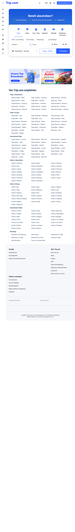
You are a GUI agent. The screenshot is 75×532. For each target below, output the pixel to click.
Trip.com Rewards (14, 283)
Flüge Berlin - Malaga (17, 133)
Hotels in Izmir (35, 222)
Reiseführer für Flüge (57, 234)
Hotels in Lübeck (56, 178)
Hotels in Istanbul (36, 213)
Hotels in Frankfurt (56, 166)
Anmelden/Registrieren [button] (64, 3)
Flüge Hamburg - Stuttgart (38, 106)
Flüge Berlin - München (18, 106)
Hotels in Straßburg (56, 198)
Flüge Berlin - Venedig (17, 130)
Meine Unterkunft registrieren (17, 289)
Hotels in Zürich (15, 219)
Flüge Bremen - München (38, 103)
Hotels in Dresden (36, 169)
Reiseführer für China (37, 237)
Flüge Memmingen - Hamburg (59, 109)
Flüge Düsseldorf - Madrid (18, 127)
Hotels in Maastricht (17, 204)
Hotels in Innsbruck (56, 195)
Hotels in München (56, 163)
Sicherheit (11, 292)
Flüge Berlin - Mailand (57, 127)
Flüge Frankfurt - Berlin (18, 100)
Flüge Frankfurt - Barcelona (19, 121)
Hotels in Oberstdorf (37, 180)
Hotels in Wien (35, 187)
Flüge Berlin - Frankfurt (37, 100)
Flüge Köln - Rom (56, 130)
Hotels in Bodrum (36, 228)
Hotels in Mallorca (56, 187)
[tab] (18, 31)
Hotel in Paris (15, 187)
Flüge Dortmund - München (19, 109)
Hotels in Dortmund (16, 178)
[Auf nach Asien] (56, 76)
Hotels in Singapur (36, 216)
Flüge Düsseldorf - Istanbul (58, 142)
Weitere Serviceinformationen (17, 258)
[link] (39, 3)
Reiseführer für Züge (17, 237)
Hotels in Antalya (16, 213)
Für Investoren (13, 280)
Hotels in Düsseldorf (37, 166)
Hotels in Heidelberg (37, 172)
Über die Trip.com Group (58, 273)
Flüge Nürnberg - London (38, 148)
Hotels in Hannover (56, 169)
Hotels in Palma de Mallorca (19, 198)
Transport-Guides (56, 237)
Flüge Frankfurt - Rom (37, 130)
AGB (52, 261)
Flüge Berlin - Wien (16, 118)
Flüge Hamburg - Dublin (38, 121)
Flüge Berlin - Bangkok (37, 151)
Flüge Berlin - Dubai (17, 142)
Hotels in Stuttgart (16, 172)
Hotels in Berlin (35, 163)
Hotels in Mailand (16, 201)
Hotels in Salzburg (16, 193)
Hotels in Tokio (35, 219)
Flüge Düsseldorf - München (59, 103)
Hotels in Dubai (35, 211)
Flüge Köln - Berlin (56, 100)
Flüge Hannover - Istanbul (18, 145)
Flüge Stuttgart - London (58, 148)
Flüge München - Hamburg (19, 103)
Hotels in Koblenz (36, 175)
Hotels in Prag (15, 190)
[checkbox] (52, 39)
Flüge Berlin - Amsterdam (38, 127)
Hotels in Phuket (16, 225)
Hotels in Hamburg (16, 163)
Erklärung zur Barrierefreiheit (59, 267)
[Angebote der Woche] (24, 76)
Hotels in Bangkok (56, 216)
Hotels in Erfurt (55, 175)
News (52, 255)
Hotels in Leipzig (16, 169)
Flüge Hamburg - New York (39, 157)
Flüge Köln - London (17, 157)
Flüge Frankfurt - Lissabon (18, 124)
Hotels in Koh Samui (56, 222)
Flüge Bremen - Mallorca (38, 124)
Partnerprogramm (14, 286)
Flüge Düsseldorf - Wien (58, 118)
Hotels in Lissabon (36, 195)
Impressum (54, 270)
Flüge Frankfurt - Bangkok (58, 139)
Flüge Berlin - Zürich (56, 154)
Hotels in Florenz (56, 201)
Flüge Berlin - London (57, 145)
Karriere (53, 258)
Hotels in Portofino (36, 198)
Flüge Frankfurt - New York (39, 139)
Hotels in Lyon (55, 190)
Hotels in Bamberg (36, 178)
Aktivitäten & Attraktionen (18, 234)
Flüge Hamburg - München (58, 97)
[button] (2, 3)
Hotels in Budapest (56, 193)
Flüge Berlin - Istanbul (37, 145)
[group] (20, 20)
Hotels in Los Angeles (57, 219)
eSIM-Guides (35, 234)
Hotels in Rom (35, 193)
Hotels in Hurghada (56, 225)
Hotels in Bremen (56, 172)
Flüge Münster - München (58, 106)
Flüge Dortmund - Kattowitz (59, 121)
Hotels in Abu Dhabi (17, 222)
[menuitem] (3, 9)
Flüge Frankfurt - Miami (18, 154)
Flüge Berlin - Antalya (17, 151)
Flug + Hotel (47, 51)
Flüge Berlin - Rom (36, 118)
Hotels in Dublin (35, 201)
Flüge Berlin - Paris (16, 115)
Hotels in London (16, 211)
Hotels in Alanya (16, 228)
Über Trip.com (55, 252)
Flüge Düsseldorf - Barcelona (39, 115)
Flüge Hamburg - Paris (57, 115)
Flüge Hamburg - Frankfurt (38, 109)
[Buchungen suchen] (54, 3)
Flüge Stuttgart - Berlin (18, 97)
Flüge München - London (18, 148)
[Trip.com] (12, 3)
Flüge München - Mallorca (58, 124)
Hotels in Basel (15, 216)
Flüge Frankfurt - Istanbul (38, 142)
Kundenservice (13, 252)
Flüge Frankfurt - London (18, 139)
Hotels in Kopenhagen (57, 213)
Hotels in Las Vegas (36, 225)
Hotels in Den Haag (16, 195)
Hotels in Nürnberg (16, 175)
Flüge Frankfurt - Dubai (57, 151)
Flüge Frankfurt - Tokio (37, 154)
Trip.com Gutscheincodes (38, 240)
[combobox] (15, 44)
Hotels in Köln (15, 166)
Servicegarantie (13, 255)
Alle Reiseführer (15, 240)
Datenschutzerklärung (57, 264)
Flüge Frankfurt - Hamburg (38, 97)
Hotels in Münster (16, 180)
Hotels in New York (56, 211)
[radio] (17, 39)
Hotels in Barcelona (36, 190)
